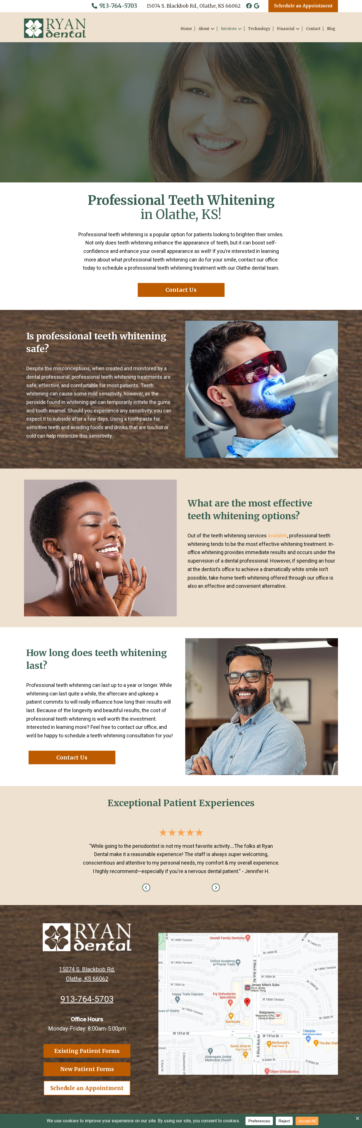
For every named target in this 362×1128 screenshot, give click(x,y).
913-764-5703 (117, 5)
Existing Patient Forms (87, 1051)
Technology (259, 28)
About (204, 28)
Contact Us (181, 289)
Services (228, 28)
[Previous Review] (146, 887)
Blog (331, 28)
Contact (313, 28)
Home (186, 28)
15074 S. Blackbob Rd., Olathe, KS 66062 (194, 6)
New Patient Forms (87, 1069)
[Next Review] (216, 887)
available (277, 536)
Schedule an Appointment (303, 5)
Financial (285, 28)
